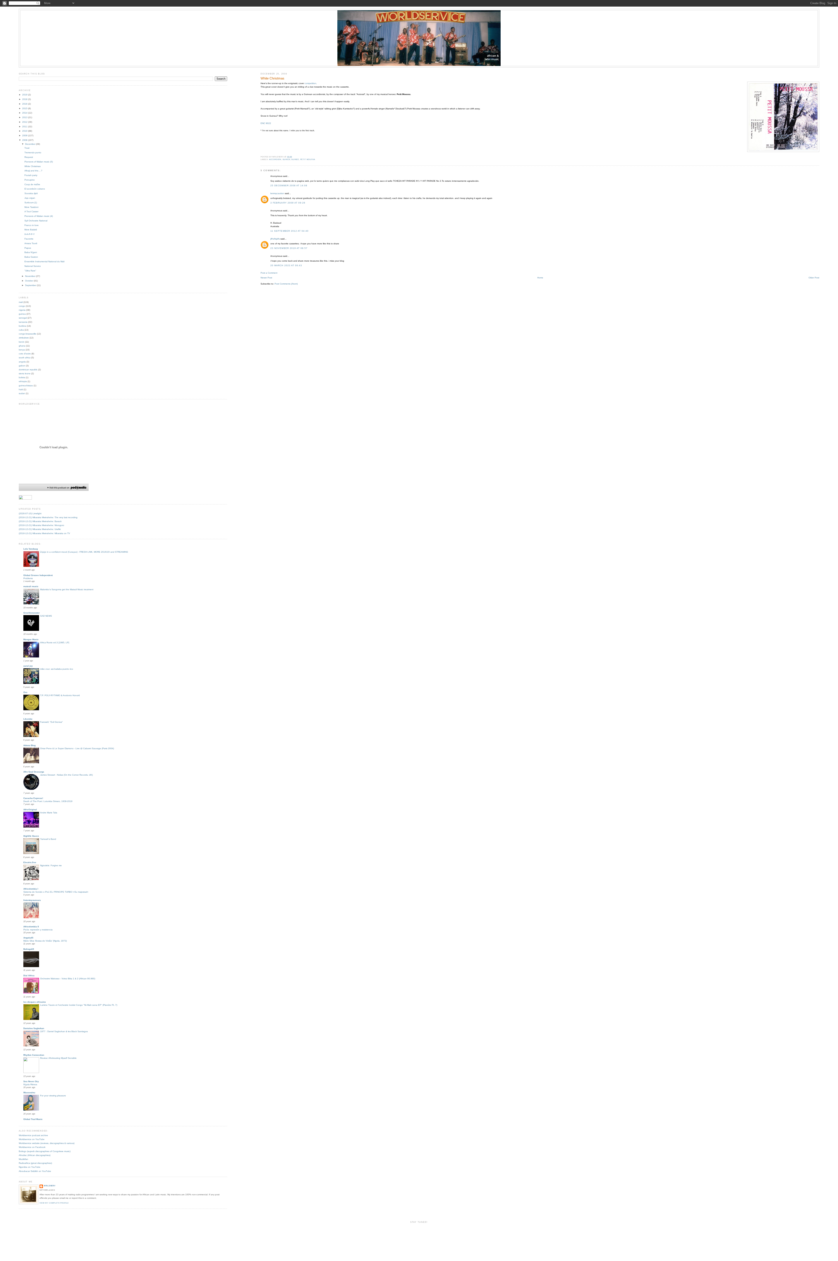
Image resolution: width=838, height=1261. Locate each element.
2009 (25, 135)
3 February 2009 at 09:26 (287, 203)
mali (21, 302)
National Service (32, 266)
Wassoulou (29, 1092)
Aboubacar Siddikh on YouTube (35, 1171)
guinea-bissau (26, 385)
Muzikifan (23, 1159)
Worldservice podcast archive (33, 1135)
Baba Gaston (31, 257)
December (30, 144)
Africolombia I (30, 889)
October (29, 280)
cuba (21, 330)
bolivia (22, 377)
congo (22, 306)
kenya (22, 349)
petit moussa (307, 159)
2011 (25, 126)
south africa (25, 357)
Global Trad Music (33, 1119)
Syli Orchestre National (35, 220)
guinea (286, 159)
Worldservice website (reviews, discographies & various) (46, 1143)
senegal (23, 318)
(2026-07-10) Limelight (30, 513)
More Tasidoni (31, 207)
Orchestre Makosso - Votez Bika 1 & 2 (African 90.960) (67, 978)
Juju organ (29, 198)
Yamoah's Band (48, 839)
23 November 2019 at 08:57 (288, 248)
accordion (275, 159)
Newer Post (266, 277)
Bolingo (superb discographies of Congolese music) (44, 1151)
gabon (22, 365)
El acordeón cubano (34, 189)
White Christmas (272, 78)
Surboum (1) (30, 202)
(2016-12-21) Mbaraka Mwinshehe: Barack (40, 521)
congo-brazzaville (27, 334)
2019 (25, 94)
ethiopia (23, 381)
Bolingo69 (28, 949)
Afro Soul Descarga (33, 772)
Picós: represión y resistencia (38, 929)
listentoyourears (32, 900)
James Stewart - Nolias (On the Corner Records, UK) (66, 775)
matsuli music (30, 586)
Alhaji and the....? (33, 170)
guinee (295, 159)
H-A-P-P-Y (29, 234)
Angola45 (28, 938)
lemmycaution (277, 193)
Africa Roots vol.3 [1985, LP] (54, 642)
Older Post (814, 277)
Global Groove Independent (38, 575)
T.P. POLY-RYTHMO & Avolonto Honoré (60, 695)
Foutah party (30, 175)
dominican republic (28, 369)
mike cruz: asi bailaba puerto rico (56, 669)
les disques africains (34, 1002)
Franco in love (31, 225)
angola (22, 362)
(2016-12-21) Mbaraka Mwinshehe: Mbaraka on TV (44, 533)
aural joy (28, 666)
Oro (25, 692)
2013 (25, 117)
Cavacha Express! (33, 798)
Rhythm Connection (33, 1055)
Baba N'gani (30, 252)
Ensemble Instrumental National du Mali (44, 261)
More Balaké (30, 229)
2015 (25, 108)
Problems (28, 578)
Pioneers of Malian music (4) (38, 216)
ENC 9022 (266, 123)
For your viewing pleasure (53, 1095)
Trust (26, 148)
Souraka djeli (31, 193)
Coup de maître (32, 184)
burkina (22, 326)
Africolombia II (31, 926)
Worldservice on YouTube (32, 1139)
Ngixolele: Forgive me (51, 865)
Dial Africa (28, 975)
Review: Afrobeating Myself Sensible (58, 1058)
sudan (22, 393)
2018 (25, 99)
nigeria (22, 310)
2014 (25, 113)
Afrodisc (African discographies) (34, 1155)
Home (540, 277)
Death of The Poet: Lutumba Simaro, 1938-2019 (47, 801)
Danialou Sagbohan (33, 1028)
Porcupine (29, 180)
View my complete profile (54, 1203)
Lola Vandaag (30, 549)
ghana (22, 346)
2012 (25, 122)
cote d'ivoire (25, 353)
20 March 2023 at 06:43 (286, 265)
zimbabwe (24, 337)
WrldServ (49, 1186)
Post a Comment (269, 273)
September (31, 285)
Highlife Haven (31, 836)
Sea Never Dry (31, 1081)
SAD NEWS (46, 616)
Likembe (28, 719)
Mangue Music (31, 639)
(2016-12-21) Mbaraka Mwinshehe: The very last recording (48, 517)
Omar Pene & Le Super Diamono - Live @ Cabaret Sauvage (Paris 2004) (77, 748)
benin (21, 342)
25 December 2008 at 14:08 (288, 185)
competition (310, 83)
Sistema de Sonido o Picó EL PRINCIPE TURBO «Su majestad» (55, 892)
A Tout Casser (31, 211)
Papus (27, 248)
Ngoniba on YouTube (29, 1167)
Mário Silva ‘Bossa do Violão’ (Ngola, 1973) (45, 941)
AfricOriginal (30, 809)
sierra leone (25, 373)
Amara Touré (30, 243)
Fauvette (28, 239)
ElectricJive (29, 862)
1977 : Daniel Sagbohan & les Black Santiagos (64, 1031)
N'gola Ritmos (30, 1084)
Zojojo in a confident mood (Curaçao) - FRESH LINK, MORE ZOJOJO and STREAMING (84, 552)
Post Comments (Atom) (286, 284)
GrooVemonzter (31, 613)
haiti (21, 389)
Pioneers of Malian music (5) (38, 161)
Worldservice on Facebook (32, 1147)
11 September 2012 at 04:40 (289, 231)
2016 (25, 104)
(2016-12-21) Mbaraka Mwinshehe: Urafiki (40, 529)
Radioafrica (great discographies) (35, 1163)
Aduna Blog (29, 745)
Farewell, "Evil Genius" (51, 722)
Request (28, 157)
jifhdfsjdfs (275, 239)
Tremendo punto (32, 152)
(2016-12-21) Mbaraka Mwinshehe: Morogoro (41, 525)
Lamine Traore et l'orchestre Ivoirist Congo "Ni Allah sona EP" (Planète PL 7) (78, 1005)
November (30, 276)
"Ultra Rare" (30, 270)
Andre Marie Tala (48, 812)
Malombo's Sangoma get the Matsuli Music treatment (66, 589)
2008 (25, 140)
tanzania (23, 322)
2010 (25, 131)
